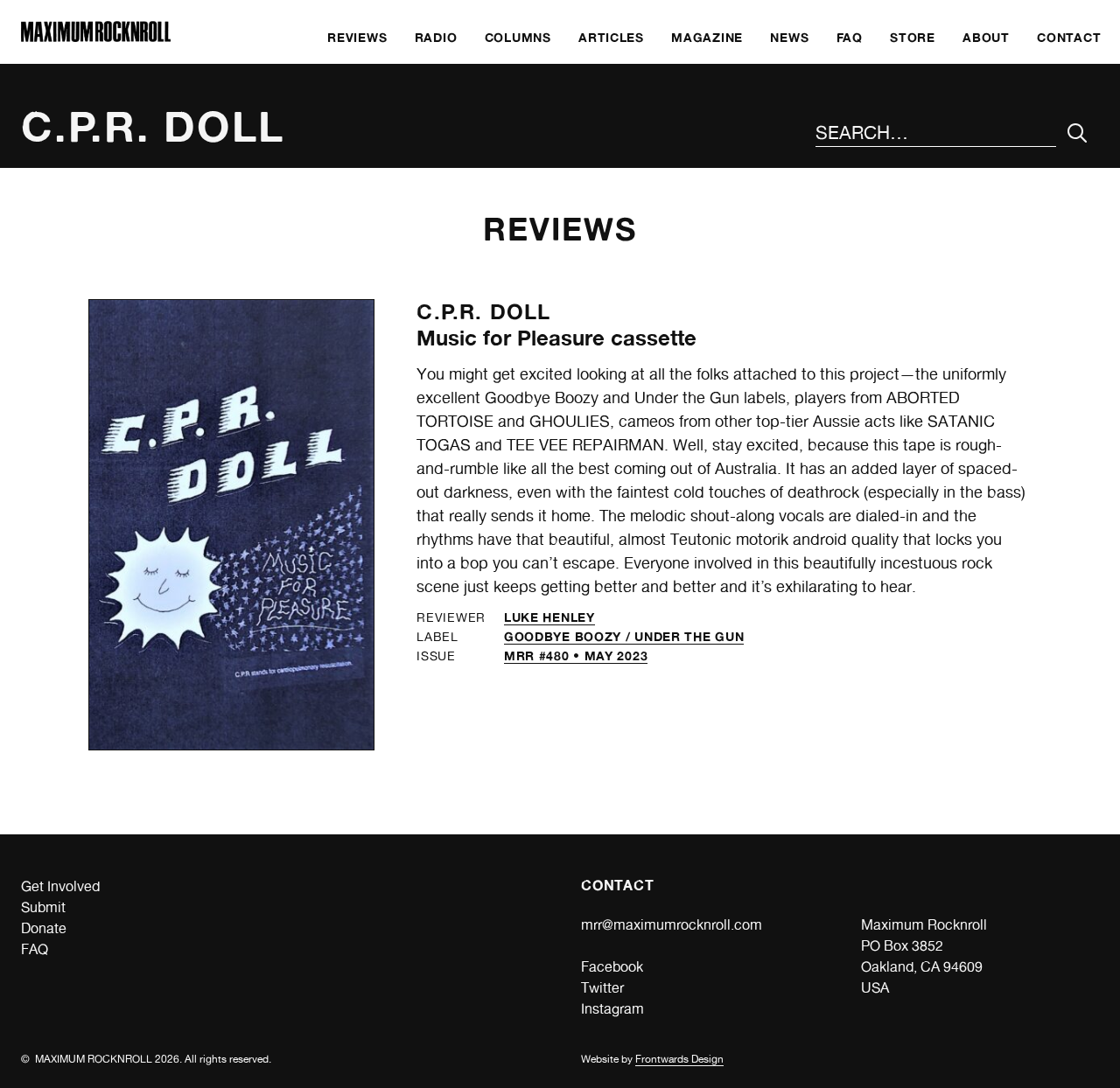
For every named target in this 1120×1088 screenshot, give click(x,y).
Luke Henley (549, 617)
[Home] (96, 37)
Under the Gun (689, 636)
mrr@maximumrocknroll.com (671, 925)
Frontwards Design (679, 1059)
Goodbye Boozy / (569, 636)
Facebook (612, 967)
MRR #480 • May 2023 (576, 655)
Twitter (602, 988)
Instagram (612, 1009)
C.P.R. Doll (483, 311)
